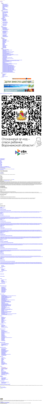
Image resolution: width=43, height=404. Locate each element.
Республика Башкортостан (4, 348)
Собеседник (2, 364)
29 (1, 2)
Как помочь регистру (3, 344)
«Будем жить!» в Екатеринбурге (4, 303)
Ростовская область (5, 34)
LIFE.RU (2, 360)
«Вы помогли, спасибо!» (5, 11)
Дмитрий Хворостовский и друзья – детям (4, 306)
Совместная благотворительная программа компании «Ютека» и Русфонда (11, 60)
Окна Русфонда (3, 333)
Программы (2, 18)
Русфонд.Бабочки (3, 335)
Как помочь (1, 1)
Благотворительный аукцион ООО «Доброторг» (8, 52)
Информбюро (4, 41)
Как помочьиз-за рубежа (2, 269)
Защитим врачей (4, 50)
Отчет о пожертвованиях (5, 12)
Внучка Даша (2, 253)
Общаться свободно (3, 209)
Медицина (4, 43)
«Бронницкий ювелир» (3, 300)
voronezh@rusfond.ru (2, 159)
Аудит (3, 13)
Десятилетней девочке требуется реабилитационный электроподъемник (8, 248)
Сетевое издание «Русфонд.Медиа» (5, 373)
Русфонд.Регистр (4, 19)
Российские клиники (3, 371)
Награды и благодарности (5, 5)
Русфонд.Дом (2, 339)
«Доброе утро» (3, 357)
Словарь (2, 319)
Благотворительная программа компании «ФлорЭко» (8, 69)
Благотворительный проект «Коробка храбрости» (6, 314)
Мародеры (2, 326)
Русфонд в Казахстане (3, 382)
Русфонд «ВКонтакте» (3, 377)
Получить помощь (3, 266)
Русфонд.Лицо (4, 20)
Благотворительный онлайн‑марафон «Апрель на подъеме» (5, 307)
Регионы (2, 26)
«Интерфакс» (2, 361)
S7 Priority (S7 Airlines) (5, 56)
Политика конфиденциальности (4, 372)
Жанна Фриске (3, 338)
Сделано (2, 280)
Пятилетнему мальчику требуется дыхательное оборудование (7, 261)
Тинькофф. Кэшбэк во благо (6, 64)
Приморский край (4, 31)
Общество (4, 44)
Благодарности (3, 281)
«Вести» (2, 322)
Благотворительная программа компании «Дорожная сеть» (9, 66)
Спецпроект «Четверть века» (6, 16)
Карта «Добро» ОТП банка (4, 312)
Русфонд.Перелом (5, 25)
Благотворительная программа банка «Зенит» (8, 70)
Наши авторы (2, 320)
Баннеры (4, 7)
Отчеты (2, 10)
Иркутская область (3, 349)
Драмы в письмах (4, 40)
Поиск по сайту (3, 374)
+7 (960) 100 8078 (2, 402)
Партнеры (2, 321)
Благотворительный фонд (10, 93)
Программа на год (2, 234)
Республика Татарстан (5, 33)
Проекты (2, 48)
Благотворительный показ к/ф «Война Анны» (6, 304)
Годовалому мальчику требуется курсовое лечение (6, 235)
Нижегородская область (5, 29)
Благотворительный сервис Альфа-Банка (7, 61)
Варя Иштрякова (3, 292)
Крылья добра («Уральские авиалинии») (7, 55)
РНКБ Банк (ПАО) (4, 62)
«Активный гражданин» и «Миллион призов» (7, 57)
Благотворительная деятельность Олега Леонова (8, 58)
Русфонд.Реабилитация (5, 22)
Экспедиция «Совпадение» (4, 310)
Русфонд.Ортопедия (5, 24)
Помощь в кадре (4, 42)
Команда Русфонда (5, 4)
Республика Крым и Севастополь (4, 32)
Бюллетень (4, 17)
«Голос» (2, 358)
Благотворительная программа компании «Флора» (6, 309)
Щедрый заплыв (3, 308)
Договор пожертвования (4, 270)
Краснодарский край (5, 28)
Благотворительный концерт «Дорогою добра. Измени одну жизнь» (8, 295)
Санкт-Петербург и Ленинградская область (5, 35)
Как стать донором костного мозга (5, 343)
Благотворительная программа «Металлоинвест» (8, 71)
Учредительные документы (4, 368)
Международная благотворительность (5, 332)
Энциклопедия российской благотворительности (6, 337)
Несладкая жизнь (3, 340)
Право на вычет (3, 334)
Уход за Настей (2, 247)
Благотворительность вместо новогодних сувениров (8, 51)
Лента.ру (4, 75)
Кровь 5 (2, 345)
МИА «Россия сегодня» (5, 76)
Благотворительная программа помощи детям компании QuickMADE (8, 313)
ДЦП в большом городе (4, 336)
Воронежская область (5, 27)
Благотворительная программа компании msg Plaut (8, 68)
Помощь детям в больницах (6, 49)
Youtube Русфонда (3, 378)
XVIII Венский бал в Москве (4, 298)
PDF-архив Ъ (4, 8)
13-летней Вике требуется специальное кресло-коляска (6, 242)
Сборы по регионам (5, 14)
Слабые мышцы (2, 227)
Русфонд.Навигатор (5, 39)
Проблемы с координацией (4, 241)
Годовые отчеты (3, 282)
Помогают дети (4, 46)
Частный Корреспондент (4, 363)
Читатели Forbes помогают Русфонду (7, 53)
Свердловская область (5, 36)
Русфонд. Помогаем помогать (3, 93)
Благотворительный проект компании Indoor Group (8, 65)
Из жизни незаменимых (4, 331)
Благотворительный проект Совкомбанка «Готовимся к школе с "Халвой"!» (6, 296)
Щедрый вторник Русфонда (4, 299)
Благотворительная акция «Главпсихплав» (6, 305)
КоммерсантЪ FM (3, 362)
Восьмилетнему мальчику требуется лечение (5, 210)
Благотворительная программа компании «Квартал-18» (9, 67)
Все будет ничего (3, 330)
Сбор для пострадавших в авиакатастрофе (6, 301)
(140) (6, 403)
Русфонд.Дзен (3, 379)
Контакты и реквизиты (5, 9)
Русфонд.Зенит (3, 302)
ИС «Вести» (4, 74)
